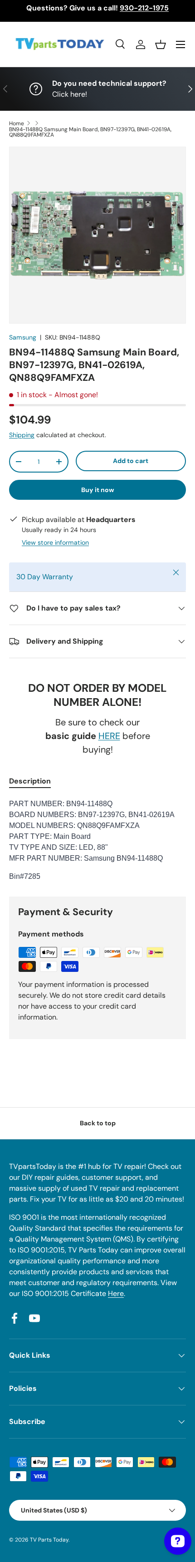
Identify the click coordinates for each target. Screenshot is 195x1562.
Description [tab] (30, 781)
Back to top (98, 1123)
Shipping (21, 435)
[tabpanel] (97, 840)
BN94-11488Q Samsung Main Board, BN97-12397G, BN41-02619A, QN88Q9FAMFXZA (90, 132)
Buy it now (97, 490)
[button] (161, 44)
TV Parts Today (49, 1539)
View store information (55, 542)
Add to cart (130, 461)
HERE (109, 736)
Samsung (22, 337)
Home (16, 123)
